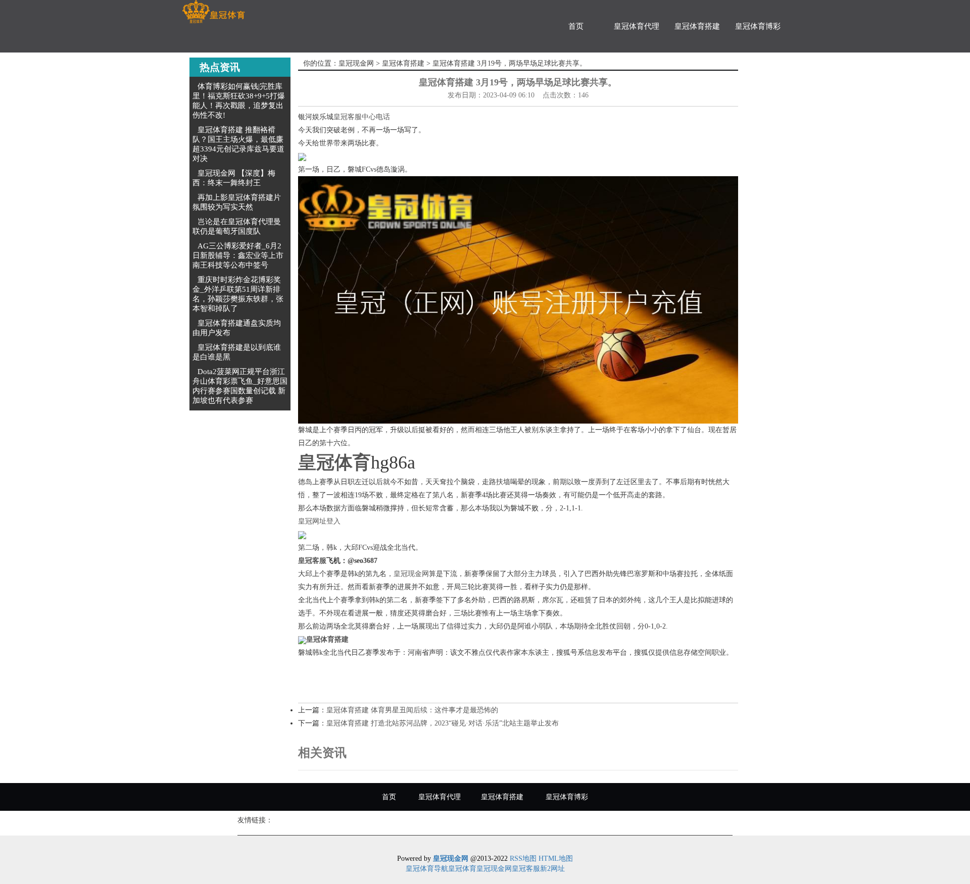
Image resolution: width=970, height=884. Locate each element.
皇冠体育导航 (427, 868)
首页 (576, 26)
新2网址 (552, 868)
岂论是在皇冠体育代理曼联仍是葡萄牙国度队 (236, 226)
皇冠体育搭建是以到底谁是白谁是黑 (236, 352)
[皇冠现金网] (213, 12)
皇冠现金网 (356, 63)
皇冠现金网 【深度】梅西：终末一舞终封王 (233, 178)
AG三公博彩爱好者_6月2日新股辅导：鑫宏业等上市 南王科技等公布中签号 (237, 255)
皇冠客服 (526, 868)
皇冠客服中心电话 (361, 117)
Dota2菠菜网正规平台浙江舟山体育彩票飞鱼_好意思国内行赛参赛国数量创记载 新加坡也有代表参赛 (239, 386)
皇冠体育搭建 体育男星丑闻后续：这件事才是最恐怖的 (412, 710)
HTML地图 (556, 858)
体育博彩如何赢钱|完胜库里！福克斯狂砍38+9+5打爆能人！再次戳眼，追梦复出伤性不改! (238, 100)
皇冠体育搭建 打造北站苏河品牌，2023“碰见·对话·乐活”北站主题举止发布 (442, 723)
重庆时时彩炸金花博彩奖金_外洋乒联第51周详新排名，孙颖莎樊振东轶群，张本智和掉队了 (237, 294)
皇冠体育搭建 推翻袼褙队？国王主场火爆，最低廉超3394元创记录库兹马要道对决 (238, 144)
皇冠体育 (462, 868)
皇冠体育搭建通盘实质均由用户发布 (236, 328)
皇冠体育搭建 (697, 26)
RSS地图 (523, 858)
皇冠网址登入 (319, 521)
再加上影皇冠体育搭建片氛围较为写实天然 (236, 202)
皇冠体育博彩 (758, 26)
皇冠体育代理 (636, 26)
